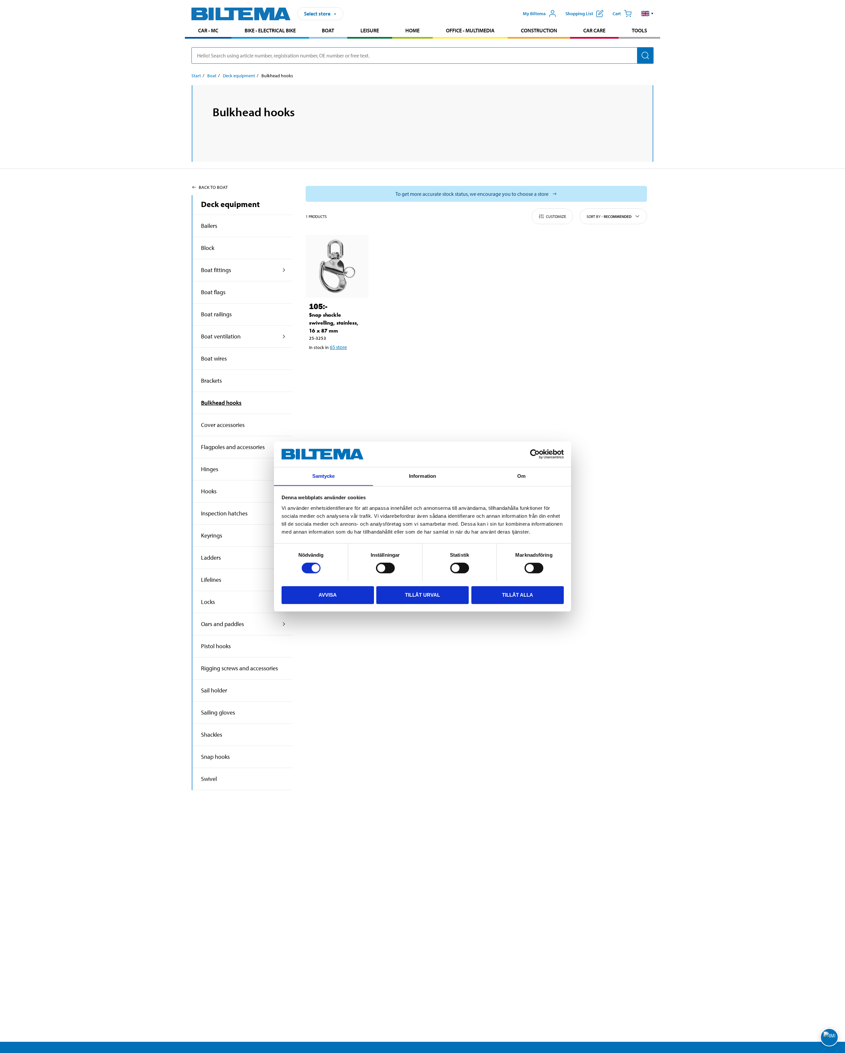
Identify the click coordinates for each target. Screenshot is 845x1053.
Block (207, 248)
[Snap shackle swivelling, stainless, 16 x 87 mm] (337, 266)
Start (196, 76)
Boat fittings (216, 270)
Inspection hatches (224, 513)
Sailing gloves (218, 712)
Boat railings (216, 314)
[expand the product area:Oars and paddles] (284, 624)
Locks (208, 602)
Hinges (209, 469)
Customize (556, 216)
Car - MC (208, 30)
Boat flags (213, 292)
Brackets (211, 380)
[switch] (385, 568)
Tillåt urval (422, 594)
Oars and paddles (222, 624)
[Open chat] (829, 1037)
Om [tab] (521, 476)
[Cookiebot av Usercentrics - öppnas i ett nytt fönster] (535, 454)
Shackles (211, 734)
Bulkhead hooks (221, 402)
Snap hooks (215, 756)
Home (412, 30)
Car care (594, 30)
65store (338, 347)
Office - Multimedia (470, 30)
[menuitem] (208, 31)
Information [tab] (422, 476)
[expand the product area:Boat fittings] (284, 270)
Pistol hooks (216, 646)
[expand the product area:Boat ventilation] (284, 336)
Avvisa (328, 594)
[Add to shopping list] (317, 364)
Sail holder (214, 690)
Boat (328, 30)
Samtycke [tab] (323, 476)
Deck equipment (239, 76)
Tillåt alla (517, 594)
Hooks (209, 491)
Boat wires (214, 358)
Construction (539, 30)
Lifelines (211, 579)
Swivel (209, 779)
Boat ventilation (221, 336)
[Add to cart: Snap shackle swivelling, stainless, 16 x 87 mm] (336, 364)
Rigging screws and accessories (239, 668)
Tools (639, 30)
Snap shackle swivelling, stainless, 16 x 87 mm (333, 322)
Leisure (369, 30)
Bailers (209, 225)
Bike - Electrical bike (270, 30)
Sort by (609, 216)
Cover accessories (223, 425)
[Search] (645, 55)
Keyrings (211, 535)
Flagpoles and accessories (233, 447)
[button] (647, 13)
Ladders (211, 557)
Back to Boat (213, 187)
